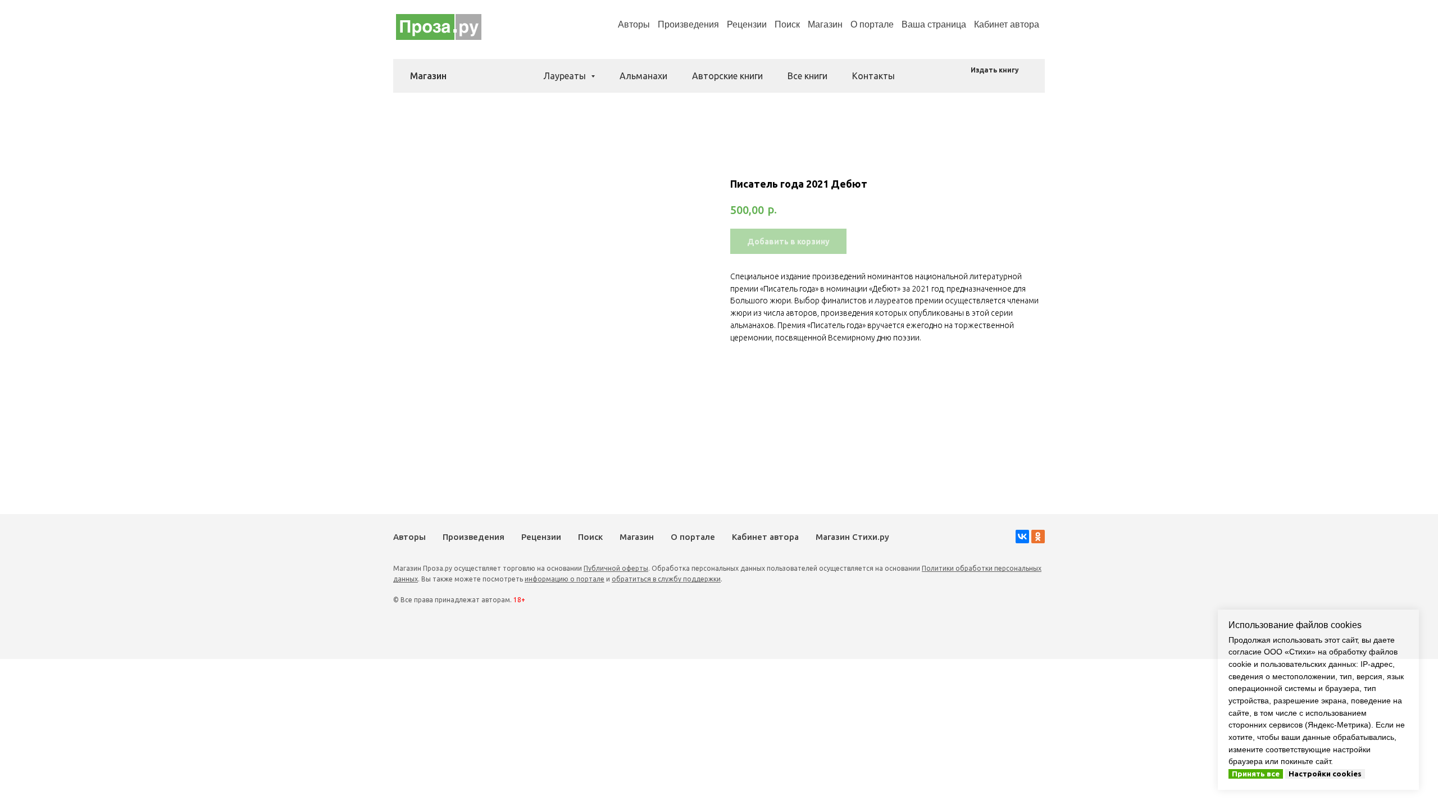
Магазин (825, 24)
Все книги (807, 76)
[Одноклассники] (1038, 536)
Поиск (787, 24)
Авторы (634, 24)
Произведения (688, 24)
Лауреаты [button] (565, 76)
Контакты (873, 76)
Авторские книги (727, 76)
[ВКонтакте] (1022, 536)
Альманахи (643, 76)
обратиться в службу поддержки (666, 579)
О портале (693, 537)
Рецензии (747, 24)
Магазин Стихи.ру (852, 537)
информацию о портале (564, 579)
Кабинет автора (765, 537)
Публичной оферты (616, 568)
